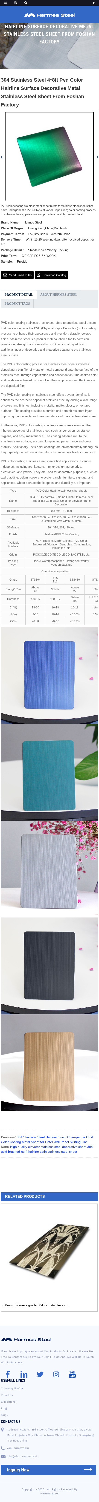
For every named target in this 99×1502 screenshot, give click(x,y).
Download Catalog (54, 275)
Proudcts (7, 1395)
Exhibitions (8, 1401)
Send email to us (20, 275)
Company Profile (12, 1388)
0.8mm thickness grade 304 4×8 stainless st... (36, 1305)
